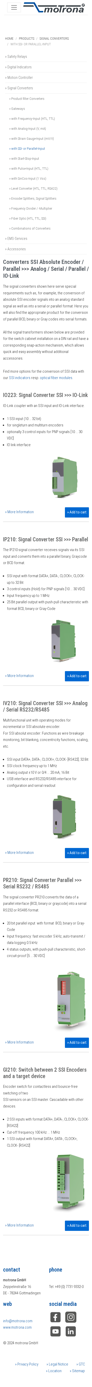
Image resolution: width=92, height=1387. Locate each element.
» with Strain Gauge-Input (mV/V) (31, 138)
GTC (81, 1364)
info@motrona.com (17, 1321)
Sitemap (78, 1371)
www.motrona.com (17, 1327)
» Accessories (15, 249)
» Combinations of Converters (30, 228)
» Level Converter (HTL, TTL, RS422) (33, 188)
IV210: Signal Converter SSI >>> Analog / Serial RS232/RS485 (45, 706)
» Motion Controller (19, 78)
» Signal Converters (19, 88)
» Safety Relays (16, 57)
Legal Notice (58, 1364)
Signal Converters (54, 38)
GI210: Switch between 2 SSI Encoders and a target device (45, 1073)
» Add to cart (77, 512)
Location (55, 1371)
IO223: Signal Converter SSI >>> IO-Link (45, 395)
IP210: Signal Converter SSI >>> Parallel (45, 539)
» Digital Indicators (18, 67)
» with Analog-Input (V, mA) (27, 128)
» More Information (19, 512)
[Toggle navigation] (14, 7)
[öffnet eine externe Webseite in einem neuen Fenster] (55, 1317)
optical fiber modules (56, 377)
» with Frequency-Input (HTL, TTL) (32, 118)
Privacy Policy (27, 1364)
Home (9, 38)
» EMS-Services (16, 238)
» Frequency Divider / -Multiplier (30, 208)
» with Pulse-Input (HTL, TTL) (28, 168)
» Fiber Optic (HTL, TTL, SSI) (27, 218)
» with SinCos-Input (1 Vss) (27, 178)
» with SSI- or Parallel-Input (27, 148)
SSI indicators (19, 377)
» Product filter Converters (26, 98)
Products (26, 38)
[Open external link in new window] (70, 1331)
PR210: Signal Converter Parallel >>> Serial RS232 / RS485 (42, 883)
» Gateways (17, 108)
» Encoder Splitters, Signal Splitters (32, 198)
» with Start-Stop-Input (24, 158)
